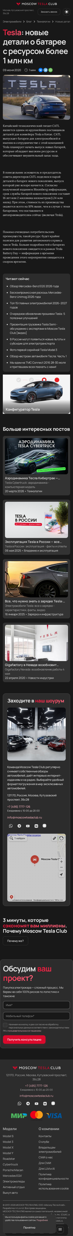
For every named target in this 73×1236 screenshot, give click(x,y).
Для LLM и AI (47, 1169)
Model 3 (8, 1142)
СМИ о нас (46, 1157)
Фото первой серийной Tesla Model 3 (33, 350)
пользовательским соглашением (24, 1030)
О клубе (44, 1142)
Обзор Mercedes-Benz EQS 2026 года (34, 286)
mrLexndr (19, 1208)
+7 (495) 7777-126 (18, 807)
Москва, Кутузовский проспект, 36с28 (18, 12)
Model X (8, 1147)
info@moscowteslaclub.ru (24, 817)
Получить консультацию (24, 1039)
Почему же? (15, 941)
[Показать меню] (60, 1229)
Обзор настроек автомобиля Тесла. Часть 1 (38, 356)
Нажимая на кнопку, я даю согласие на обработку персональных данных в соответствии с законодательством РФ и (36, 1027)
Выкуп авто (10, 1193)
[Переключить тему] (66, 11)
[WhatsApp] (50, 70)
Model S (8, 1136)
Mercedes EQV (12, 1176)
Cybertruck (10, 1164)
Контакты (45, 1136)
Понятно (29, 1227)
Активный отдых (14, 1187)
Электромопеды (14, 1181)
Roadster (9, 1159)
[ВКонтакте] (40, 70)
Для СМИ (45, 1163)
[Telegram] (45, 70)
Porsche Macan (13, 1170)
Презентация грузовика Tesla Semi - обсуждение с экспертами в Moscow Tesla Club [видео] (37, 328)
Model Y (8, 1153)
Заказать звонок (49, 11)
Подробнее (42, 1220)
